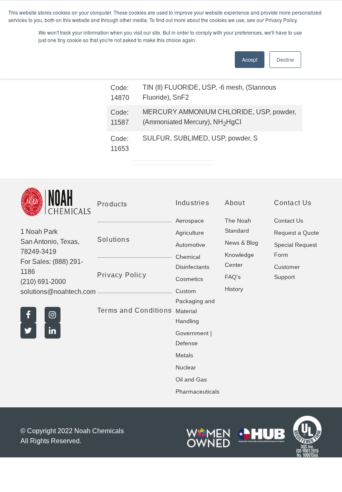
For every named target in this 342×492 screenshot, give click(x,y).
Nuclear (186, 367)
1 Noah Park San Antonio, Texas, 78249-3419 (49, 241)
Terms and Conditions (134, 310)
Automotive (190, 244)
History (234, 289)
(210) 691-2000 (43, 281)
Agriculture (190, 232)
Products (112, 204)
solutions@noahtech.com (58, 291)
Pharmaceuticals (197, 391)
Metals (184, 355)
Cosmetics (189, 279)
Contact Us (288, 220)
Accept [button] (249, 59)
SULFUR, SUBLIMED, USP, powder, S (200, 138)
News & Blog (241, 242)
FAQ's (233, 277)
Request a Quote (296, 232)
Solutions (113, 239)
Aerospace (190, 220)
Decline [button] (285, 59)
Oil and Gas (191, 379)
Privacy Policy (121, 275)
